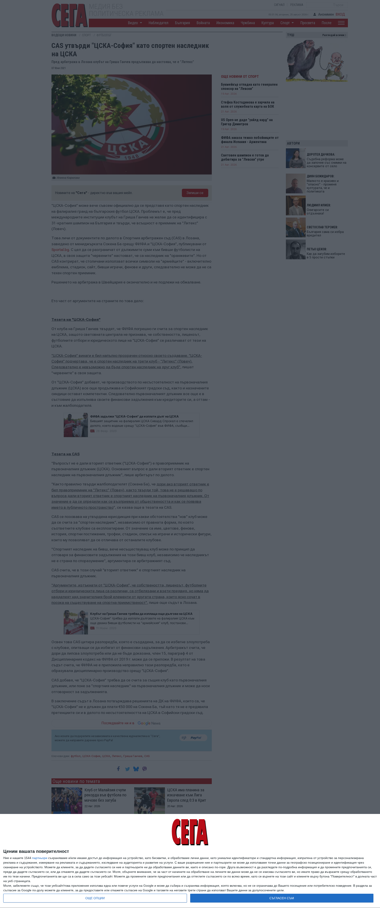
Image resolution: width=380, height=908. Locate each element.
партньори (39, 857)
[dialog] (190, 861)
